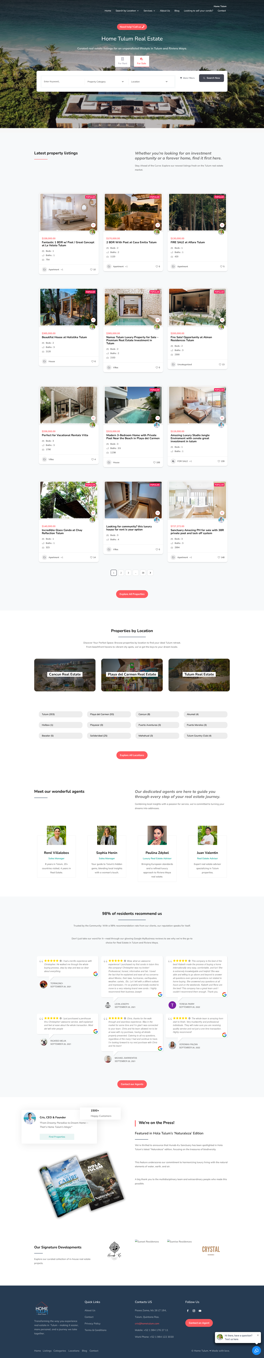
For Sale (141, 63)
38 (143, 572)
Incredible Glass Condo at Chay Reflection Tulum (62, 531)
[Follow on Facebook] (187, 1310)
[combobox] (106, 82)
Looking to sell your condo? (196, 9)
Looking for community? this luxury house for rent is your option (129, 528)
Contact (219, 9)
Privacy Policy (93, 1323)
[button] (42, 212)
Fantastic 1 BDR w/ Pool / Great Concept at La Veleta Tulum (68, 243)
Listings (47, 1350)
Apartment (54, 269)
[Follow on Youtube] (200, 1310)
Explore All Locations (132, 755)
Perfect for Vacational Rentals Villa (65, 435)
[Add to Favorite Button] (93, 225)
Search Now (213, 77)
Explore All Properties (132, 594)
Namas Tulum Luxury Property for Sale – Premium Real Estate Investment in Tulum (132, 340)
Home (107, 9)
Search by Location (124, 9)
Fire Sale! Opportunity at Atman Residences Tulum (191, 338)
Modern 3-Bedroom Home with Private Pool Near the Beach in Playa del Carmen (133, 436)
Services (146, 9)
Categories (59, 1350)
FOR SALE (182, 461)
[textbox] (97, 81)
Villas (115, 367)
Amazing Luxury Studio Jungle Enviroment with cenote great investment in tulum (190, 438)
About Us (163, 9)
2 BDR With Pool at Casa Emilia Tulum (131, 242)
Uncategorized (184, 364)
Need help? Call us (130, 26)
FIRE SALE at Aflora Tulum (188, 242)
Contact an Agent (199, 1322)
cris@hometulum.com (147, 1323)
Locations (73, 1350)
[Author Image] (92, 232)
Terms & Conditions (95, 1330)
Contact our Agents (132, 1084)
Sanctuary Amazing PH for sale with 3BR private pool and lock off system (197, 531)
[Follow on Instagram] (193, 1310)
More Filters (189, 78)
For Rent (122, 63)
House (52, 361)
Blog (175, 9)
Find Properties (57, 1136)
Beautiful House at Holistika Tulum (64, 337)
